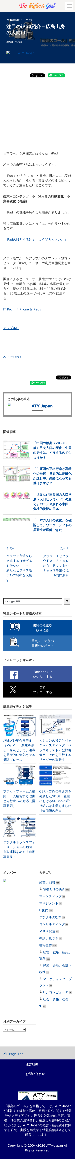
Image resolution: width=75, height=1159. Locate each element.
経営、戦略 (47, 882)
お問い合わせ (35, 1074)
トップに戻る (14, 356)
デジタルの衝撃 (50, 917)
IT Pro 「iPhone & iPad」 (23, 309)
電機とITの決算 (54, 889)
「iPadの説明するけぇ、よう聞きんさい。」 (35, 239)
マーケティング (50, 896)
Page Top (16, 1054)
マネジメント (48, 903)
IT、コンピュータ (55, 992)
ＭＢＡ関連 (47, 931)
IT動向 (43, 910)
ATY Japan (26, 53)
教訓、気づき (15, 42)
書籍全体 (45, 945)
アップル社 (11, 328)
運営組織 (32, 1064)
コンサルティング (52, 924)
